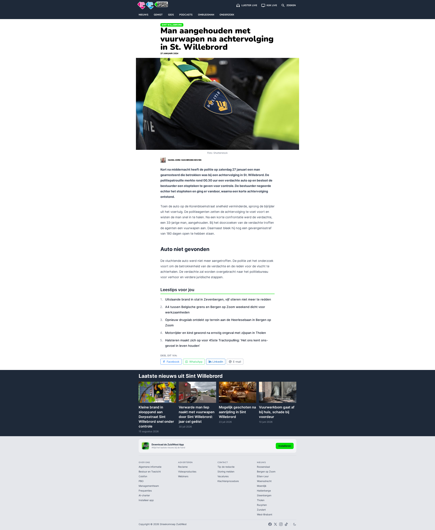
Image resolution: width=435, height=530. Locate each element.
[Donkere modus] (294, 524)
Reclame (183, 466)
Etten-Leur (263, 476)
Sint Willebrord (172, 24)
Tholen (260, 500)
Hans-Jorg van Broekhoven (184, 160)
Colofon (143, 476)
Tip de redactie (226, 466)
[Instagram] (281, 524)
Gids (171, 14)
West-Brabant (264, 514)
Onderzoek (227, 14)
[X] (275, 524)
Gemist (158, 14)
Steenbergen (264, 495)
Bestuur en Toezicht (150, 471)
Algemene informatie (150, 466)
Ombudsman (206, 14)
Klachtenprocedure (228, 481)
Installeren (285, 445)
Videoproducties (187, 471)
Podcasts (186, 14)
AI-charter (144, 495)
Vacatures (223, 476)
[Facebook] (270, 524)
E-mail (237, 361)
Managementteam (149, 485)
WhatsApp (196, 361)
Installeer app (146, 500)
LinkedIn (217, 361)
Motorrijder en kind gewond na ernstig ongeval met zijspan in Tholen (215, 333)
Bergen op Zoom (266, 471)
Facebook (173, 361)
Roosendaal (263, 466)
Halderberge (264, 490)
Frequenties (145, 490)
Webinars (183, 476)
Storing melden (226, 471)
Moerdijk (261, 485)
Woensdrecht (264, 481)
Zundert (261, 509)
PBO (141, 481)
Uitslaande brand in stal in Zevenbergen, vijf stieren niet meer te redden (218, 299)
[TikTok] (286, 524)
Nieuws (143, 14)
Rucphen (262, 504)
